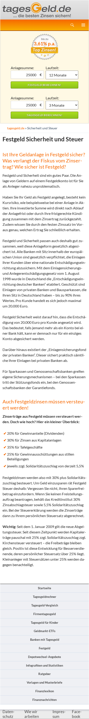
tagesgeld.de (15, 128)
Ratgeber (44, 674)
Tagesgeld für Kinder (44, 622)
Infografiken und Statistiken (44, 665)
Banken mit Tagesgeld (44, 639)
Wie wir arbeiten (31, 714)
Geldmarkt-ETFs (44, 631)
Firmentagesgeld (44, 614)
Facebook (76, 714)
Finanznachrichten (44, 700)
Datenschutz (8, 714)
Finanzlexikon (44, 691)
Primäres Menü (83, 25)
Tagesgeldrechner (44, 597)
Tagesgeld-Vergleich (44, 605)
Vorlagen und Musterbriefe (44, 682)
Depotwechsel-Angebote (44, 657)
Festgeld (44, 648)
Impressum (58, 714)
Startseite (44, 588)
